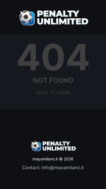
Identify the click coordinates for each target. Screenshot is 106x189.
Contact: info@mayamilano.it (53, 167)
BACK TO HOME (53, 92)
